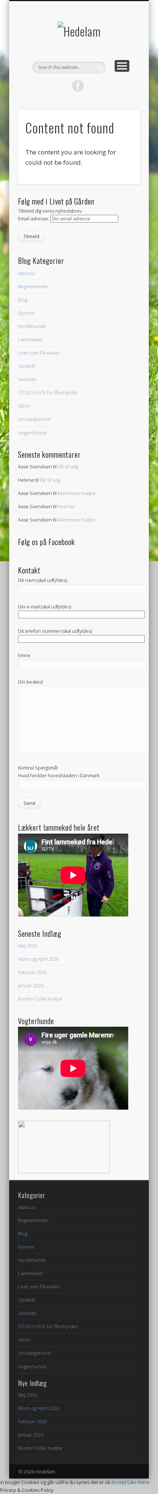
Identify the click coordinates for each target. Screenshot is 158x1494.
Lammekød (30, 339)
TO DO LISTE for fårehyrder (48, 392)
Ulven (24, 405)
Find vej (66, 506)
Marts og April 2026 (38, 959)
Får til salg (68, 466)
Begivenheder (33, 286)
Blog (22, 299)
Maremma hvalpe (77, 493)
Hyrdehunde (32, 326)
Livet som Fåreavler (39, 352)
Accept (119, 1482)
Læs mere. (139, 1482)
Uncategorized (34, 419)
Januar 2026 (30, 985)
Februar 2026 (32, 972)
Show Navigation (122, 66)
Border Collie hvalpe (40, 998)
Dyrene (26, 313)
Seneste (27, 379)
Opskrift (26, 366)
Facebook (78, 86)
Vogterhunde (32, 432)
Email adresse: (34, 218)
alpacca (26, 273)
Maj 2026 (27, 945)
